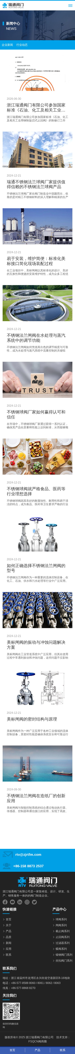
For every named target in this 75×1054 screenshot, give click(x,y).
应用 (8, 948)
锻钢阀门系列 (64, 954)
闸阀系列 (61, 925)
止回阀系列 (63, 937)
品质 (8, 937)
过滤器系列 (63, 942)
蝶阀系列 (61, 948)
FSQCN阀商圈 (37, 1041)
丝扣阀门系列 (64, 960)
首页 (8, 919)
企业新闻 (7, 44)
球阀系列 (61, 919)
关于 (8, 925)
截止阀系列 (63, 931)
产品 (8, 931)
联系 (8, 954)
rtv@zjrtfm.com (28, 854)
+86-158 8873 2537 (28, 866)
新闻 (8, 942)
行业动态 (22, 44)
